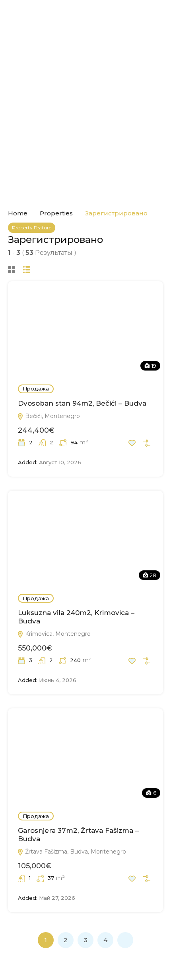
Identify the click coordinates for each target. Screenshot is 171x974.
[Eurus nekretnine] (85, 18)
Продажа (36, 388)
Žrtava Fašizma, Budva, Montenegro (74, 851)
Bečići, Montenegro (51, 416)
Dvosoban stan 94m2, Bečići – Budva (82, 403)
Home (17, 213)
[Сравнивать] (146, 443)
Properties (56, 213)
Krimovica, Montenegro (57, 633)
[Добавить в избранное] (132, 443)
